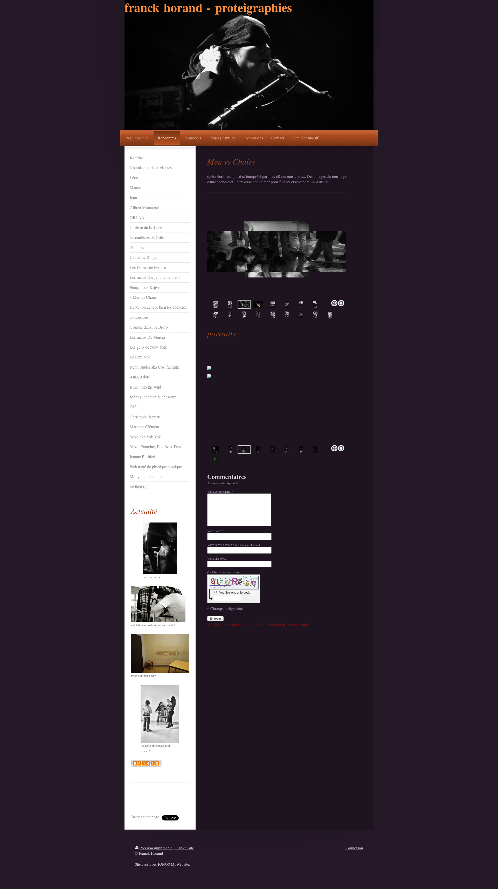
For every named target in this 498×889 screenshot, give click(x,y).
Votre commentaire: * (220, 491)
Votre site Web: (216, 558)
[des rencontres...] (160, 548)
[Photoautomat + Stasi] (160, 653)
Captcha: (223, 572)
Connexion (354, 847)
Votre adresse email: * (233, 544)
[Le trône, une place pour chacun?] (160, 714)
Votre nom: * (215, 531)
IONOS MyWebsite (173, 864)
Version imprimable (157, 847)
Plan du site (184, 847)
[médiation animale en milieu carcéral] (158, 604)
